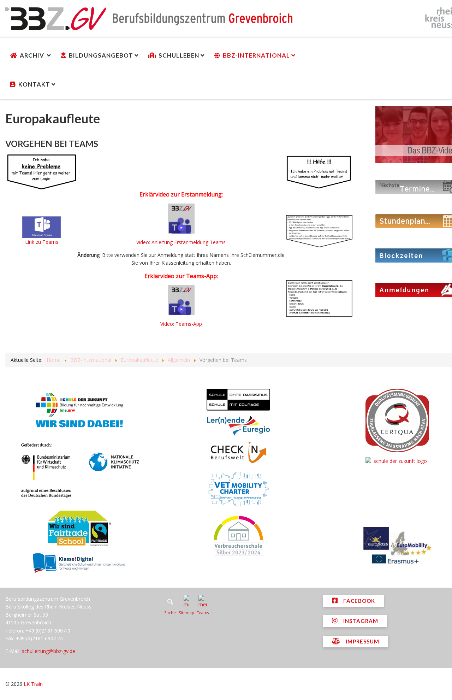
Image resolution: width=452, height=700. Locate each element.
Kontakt (34, 84)
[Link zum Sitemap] (186, 601)
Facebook (358, 601)
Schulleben (179, 55)
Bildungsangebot (101, 55)
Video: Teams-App (181, 323)
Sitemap (186, 612)
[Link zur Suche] (170, 602)
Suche (170, 612)
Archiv (33, 55)
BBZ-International (256, 55)
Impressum (361, 641)
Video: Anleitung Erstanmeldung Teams (181, 242)
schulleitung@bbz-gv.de (48, 651)
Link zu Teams (41, 242)
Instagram (360, 621)
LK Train (33, 684)
